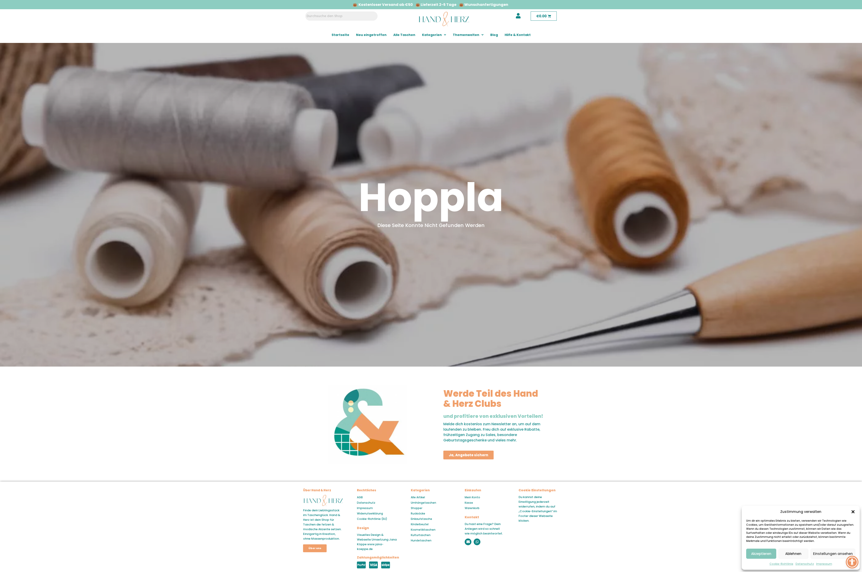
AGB (360, 497)
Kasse (469, 503)
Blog (494, 35)
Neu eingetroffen (371, 35)
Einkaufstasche (421, 519)
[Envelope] (468, 542)
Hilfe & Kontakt (518, 35)
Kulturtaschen (421, 535)
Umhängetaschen (423, 503)
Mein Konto (472, 497)
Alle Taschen (404, 35)
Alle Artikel (418, 497)
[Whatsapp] (477, 542)
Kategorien (432, 35)
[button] (853, 512)
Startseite (340, 35)
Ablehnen (793, 553)
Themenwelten (466, 35)
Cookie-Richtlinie (781, 564)
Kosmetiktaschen (423, 530)
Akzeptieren (761, 553)
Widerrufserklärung (370, 513)
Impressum (824, 564)
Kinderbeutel (420, 524)
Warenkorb (472, 508)
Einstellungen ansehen (833, 553)
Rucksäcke (418, 513)
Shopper (416, 508)
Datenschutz (805, 564)
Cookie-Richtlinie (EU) (372, 519)
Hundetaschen (421, 540)
